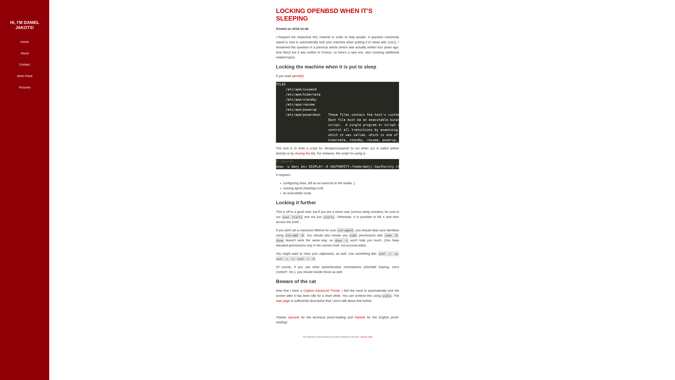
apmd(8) (298, 76)
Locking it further (296, 202)
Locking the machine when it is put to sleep (326, 66)
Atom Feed (24, 76)
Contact (24, 64)
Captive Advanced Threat (321, 290)
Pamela (360, 317)
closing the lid (304, 153)
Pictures (24, 87)
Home (24, 42)
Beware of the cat (296, 281)
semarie (293, 317)
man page (283, 301)
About (25, 53)
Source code (366, 337)
